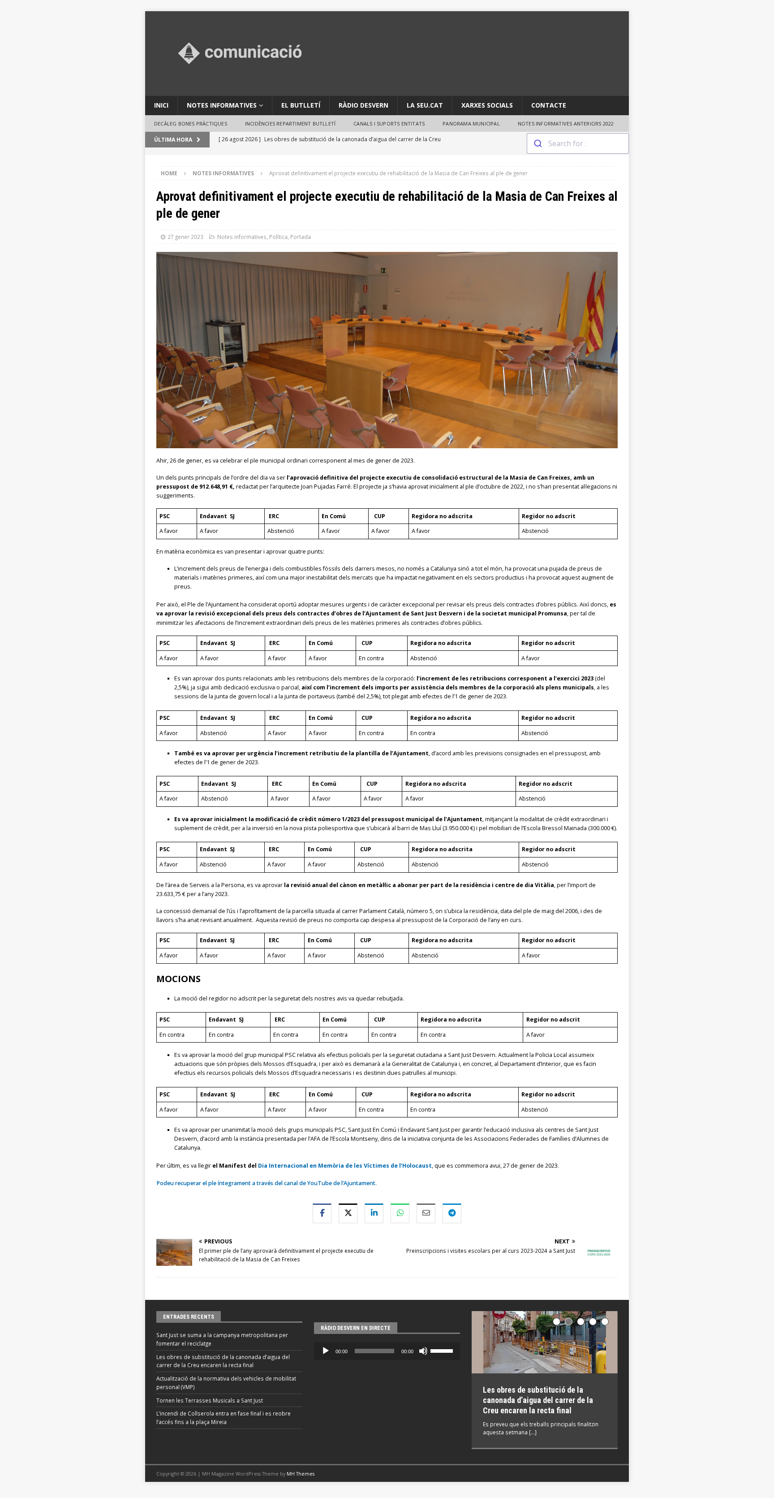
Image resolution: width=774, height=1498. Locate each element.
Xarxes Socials (487, 105)
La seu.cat (425, 105)
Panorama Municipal (471, 123)
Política (278, 236)
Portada (300, 236)
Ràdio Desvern (363, 105)
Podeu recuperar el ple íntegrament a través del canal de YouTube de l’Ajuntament (265, 1183)
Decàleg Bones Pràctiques (190, 123)
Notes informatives (222, 105)
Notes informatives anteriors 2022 (566, 123)
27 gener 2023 (185, 236)
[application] (387, 1351)
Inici (161, 105)
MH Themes (300, 1470)
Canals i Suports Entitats (389, 123)
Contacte (548, 105)
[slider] (443, 1350)
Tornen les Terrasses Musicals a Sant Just (209, 1400)
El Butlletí (300, 105)
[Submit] (537, 143)
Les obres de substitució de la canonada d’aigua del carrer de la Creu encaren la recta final (538, 1400)
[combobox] (578, 143)
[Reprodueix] (325, 1350)
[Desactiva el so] (423, 1350)
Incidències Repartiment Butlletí (290, 123)
